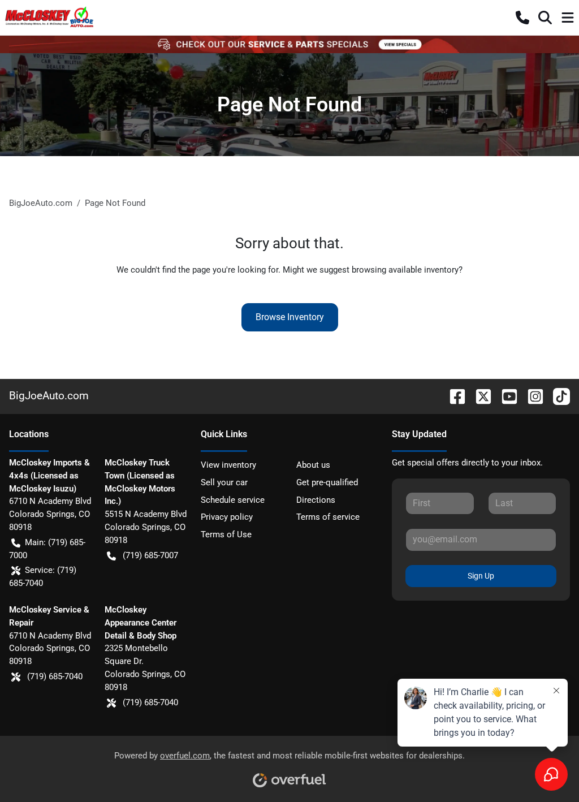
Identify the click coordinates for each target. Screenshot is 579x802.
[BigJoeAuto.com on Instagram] (531, 395)
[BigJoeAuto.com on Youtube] (505, 395)
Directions (315, 500)
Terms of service (328, 517)
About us (313, 465)
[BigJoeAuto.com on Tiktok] (557, 395)
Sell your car (224, 482)
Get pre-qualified (327, 482)
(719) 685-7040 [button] (55, 676)
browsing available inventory (405, 270)
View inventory (228, 465)
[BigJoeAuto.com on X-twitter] (479, 395)
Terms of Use (226, 534)
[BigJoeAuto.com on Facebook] (453, 395)
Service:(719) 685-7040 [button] (42, 576)
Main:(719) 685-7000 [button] (47, 548)
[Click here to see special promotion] (289, 44)
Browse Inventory (290, 317)
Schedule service (233, 500)
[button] (522, 17)
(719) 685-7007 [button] (150, 555)
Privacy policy (227, 517)
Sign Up (481, 575)
